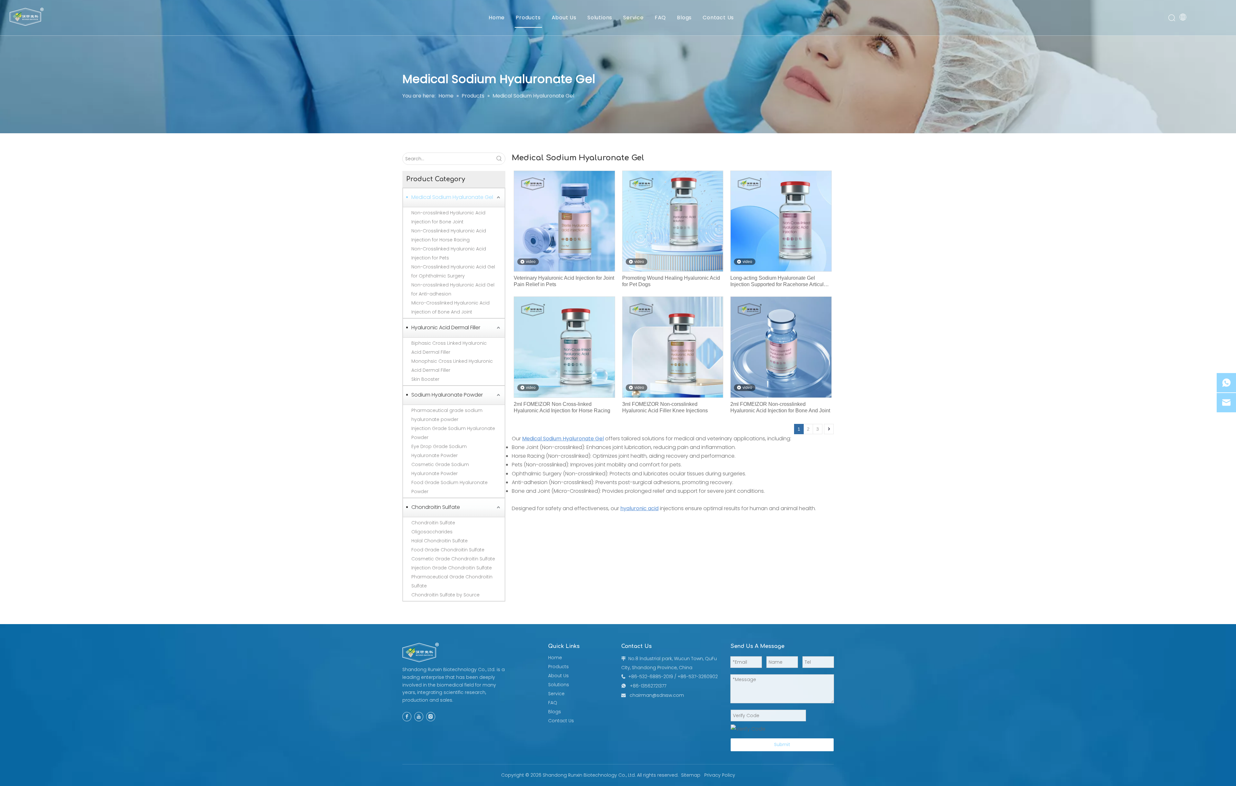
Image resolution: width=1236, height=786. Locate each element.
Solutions (599, 17)
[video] (564, 220)
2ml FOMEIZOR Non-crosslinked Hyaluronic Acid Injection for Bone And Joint (780, 407)
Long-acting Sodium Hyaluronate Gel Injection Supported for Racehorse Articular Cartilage (779, 281)
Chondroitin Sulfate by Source (445, 595)
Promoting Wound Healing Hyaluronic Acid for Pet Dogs (671, 281)
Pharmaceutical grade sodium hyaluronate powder (446, 415)
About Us (564, 17)
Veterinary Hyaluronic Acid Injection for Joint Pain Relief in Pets (564, 281)
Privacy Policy (719, 775)
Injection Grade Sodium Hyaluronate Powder (453, 433)
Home (497, 17)
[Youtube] (418, 716)
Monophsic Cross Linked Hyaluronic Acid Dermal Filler (452, 365)
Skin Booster (425, 379)
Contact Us (718, 17)
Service (633, 17)
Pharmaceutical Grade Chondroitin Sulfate (451, 581)
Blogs (684, 17)
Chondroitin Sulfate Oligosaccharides (433, 527)
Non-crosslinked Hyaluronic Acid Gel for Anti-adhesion (452, 289)
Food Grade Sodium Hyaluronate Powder (449, 487)
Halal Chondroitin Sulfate (439, 541)
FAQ (660, 17)
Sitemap (690, 775)
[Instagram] (430, 716)
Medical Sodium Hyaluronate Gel (452, 197)
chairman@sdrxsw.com (657, 695)
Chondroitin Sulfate (435, 507)
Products (528, 17)
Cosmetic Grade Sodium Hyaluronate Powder (440, 469)
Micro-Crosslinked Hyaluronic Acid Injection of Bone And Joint (450, 307)
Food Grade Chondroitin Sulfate (447, 550)
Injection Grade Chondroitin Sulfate (451, 568)
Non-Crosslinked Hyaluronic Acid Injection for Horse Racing (448, 235)
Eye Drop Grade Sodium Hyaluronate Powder (439, 451)
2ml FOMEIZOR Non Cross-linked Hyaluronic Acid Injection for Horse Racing (562, 407)
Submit (782, 744)
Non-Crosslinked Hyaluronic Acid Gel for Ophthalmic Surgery (453, 271)
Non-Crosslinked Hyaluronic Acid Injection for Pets (448, 253)
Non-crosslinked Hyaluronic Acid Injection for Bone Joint (448, 217)
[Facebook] (406, 716)
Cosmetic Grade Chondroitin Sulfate (453, 559)
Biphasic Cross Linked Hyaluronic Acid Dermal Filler (449, 347)
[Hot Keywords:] (499, 158)
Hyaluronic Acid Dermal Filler (445, 327)
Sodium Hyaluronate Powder (447, 394)
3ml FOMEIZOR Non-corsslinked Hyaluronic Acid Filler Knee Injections (665, 407)
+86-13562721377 (648, 686)
